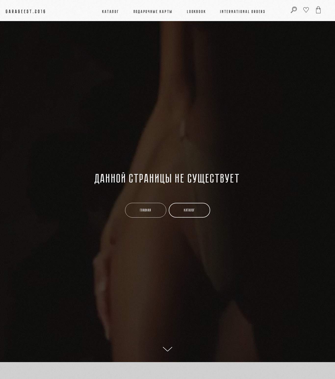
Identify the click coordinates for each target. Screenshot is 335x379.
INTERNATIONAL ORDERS (243, 11)
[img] (318, 9)
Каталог (110, 11)
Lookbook (196, 11)
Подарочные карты (153, 11)
